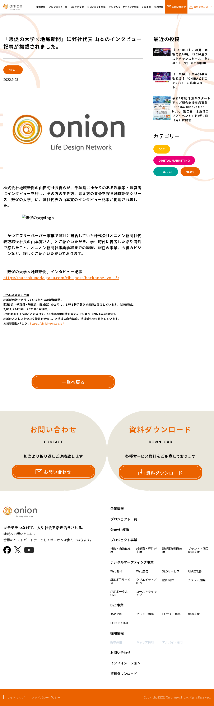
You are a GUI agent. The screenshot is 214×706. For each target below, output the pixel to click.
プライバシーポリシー (46, 697)
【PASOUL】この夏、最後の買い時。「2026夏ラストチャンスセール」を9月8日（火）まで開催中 (191, 56)
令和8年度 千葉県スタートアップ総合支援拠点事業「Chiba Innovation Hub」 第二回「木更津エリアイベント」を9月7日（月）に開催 (191, 109)
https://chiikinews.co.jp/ (47, 323)
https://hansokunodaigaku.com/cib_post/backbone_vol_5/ (61, 277)
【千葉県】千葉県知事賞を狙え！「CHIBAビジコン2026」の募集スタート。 (190, 80)
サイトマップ (15, 697)
